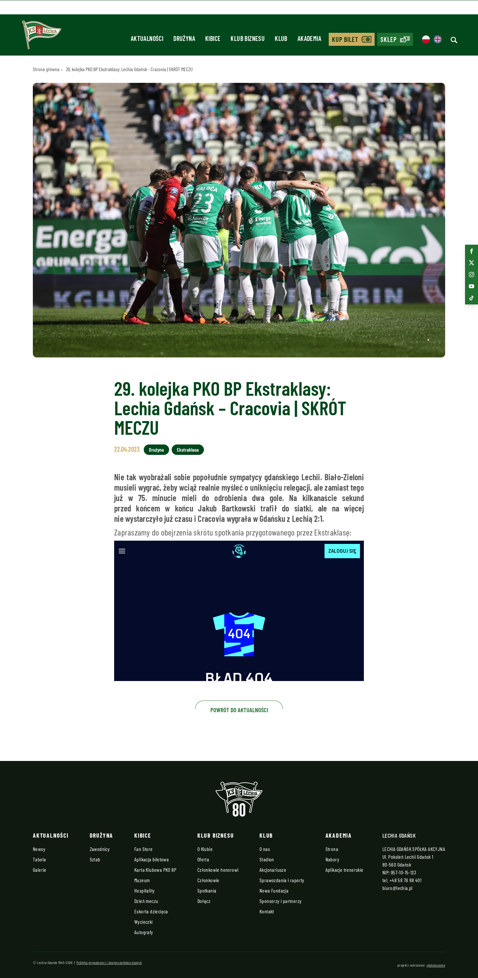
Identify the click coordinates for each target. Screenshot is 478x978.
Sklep (388, 39)
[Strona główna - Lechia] (41, 37)
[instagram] (471, 274)
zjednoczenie (436, 965)
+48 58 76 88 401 (405, 880)
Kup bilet (345, 39)
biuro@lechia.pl (397, 888)
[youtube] (471, 286)
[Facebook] (471, 251)
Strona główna (46, 69)
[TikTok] (471, 298)
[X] (471, 263)
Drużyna (156, 449)
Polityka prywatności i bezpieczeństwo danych (109, 962)
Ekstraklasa (188, 449)
